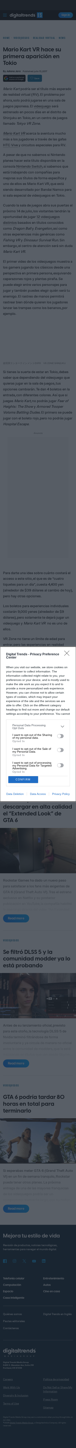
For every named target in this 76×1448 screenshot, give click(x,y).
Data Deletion (15, 794)
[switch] (60, 736)
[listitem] (38, 726)
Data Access (38, 794)
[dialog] (38, 724)
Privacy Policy (61, 794)
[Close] (68, 654)
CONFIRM (23, 779)
